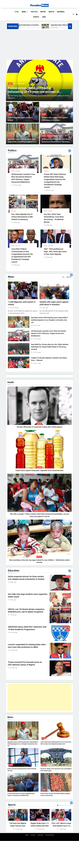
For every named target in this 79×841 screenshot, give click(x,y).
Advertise (40, 835)
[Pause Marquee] (70, 26)
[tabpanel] (18, 819)
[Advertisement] (39, 44)
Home (17, 12)
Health (51, 12)
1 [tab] (57, 805)
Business (60, 12)
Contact (33, 835)
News (24, 12)
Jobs (44, 17)
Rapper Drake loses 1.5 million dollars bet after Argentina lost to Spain (40, 825)
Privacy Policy (49, 835)
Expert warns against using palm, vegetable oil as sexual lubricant (39, 470)
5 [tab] (67, 805)
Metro (43, 12)
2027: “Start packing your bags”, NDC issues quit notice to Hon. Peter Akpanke (55, 251)
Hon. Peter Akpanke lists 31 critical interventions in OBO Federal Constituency (22, 216)
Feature (36, 511)
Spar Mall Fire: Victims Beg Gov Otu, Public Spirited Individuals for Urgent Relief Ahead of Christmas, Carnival (49, 347)
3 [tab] (62, 805)
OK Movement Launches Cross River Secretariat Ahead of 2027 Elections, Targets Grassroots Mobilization (56, 141)
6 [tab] (70, 805)
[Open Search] (73, 14)
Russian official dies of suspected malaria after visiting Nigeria (39, 427)
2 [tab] (60, 805)
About (27, 835)
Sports (36, 17)
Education (66, 577)
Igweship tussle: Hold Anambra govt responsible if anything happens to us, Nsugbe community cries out (22, 141)
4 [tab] (65, 805)
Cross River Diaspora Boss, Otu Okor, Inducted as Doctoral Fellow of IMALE (35, 90)
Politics (34, 12)
